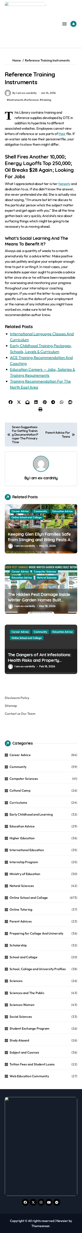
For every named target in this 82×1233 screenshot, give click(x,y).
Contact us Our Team (20, 714)
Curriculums (18, 802)
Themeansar (40, 1226)
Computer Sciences (45, 571)
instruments (16, 100)
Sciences (16, 981)
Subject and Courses (24, 1052)
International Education (27, 850)
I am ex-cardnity (43, 478)
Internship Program (24, 862)
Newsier (62, 1221)
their (61, 133)
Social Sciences (21, 1017)
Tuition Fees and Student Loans (32, 1064)
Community (40, 511)
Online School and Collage (27, 517)
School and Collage (23, 957)
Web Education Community (29, 1076)
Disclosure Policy (17, 698)
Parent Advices (21, 921)
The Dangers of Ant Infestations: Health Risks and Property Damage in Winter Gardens (39, 660)
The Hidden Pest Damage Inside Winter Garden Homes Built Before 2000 (39, 600)
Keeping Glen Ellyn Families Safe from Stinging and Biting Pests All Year (40, 539)
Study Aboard (19, 1040)
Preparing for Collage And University (36, 933)
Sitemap (11, 706)
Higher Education (22, 838)
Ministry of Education (25, 874)
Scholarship (18, 945)
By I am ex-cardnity (24, 93)
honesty (64, 183)
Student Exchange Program (29, 1028)
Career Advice (20, 511)
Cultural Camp (20, 790)
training (46, 100)
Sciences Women (22, 1005)
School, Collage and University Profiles (38, 969)
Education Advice (62, 511)
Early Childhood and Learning (31, 814)
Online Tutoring (21, 909)
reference (32, 100)
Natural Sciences (47, 577)
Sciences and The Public (27, 993)
